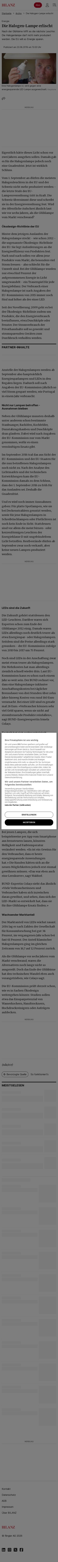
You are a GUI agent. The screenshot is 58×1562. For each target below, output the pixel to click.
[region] (29, 781)
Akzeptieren (29, 822)
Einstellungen (29, 815)
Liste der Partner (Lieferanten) (18, 805)
